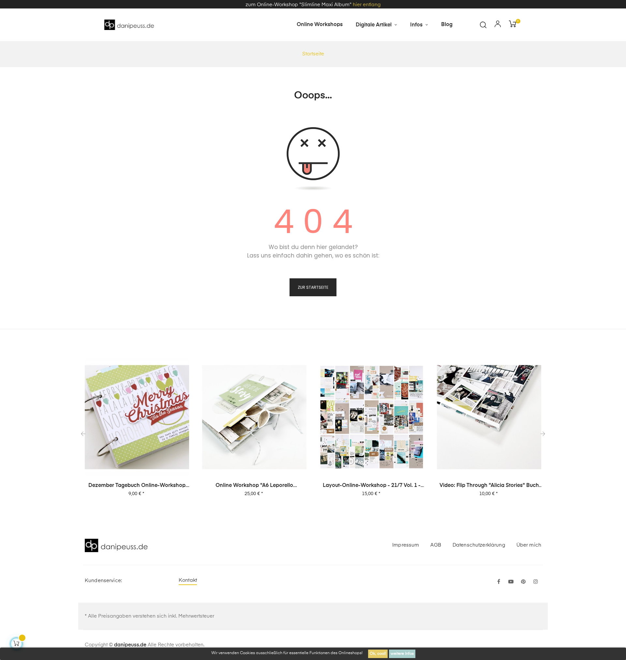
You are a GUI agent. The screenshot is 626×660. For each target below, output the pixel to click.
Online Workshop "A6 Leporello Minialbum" (254, 486)
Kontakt (188, 580)
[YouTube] (511, 582)
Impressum (405, 545)
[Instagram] (536, 582)
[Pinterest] (523, 582)
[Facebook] (498, 582)
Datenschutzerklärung (479, 545)
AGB (435, 545)
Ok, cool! (378, 654)
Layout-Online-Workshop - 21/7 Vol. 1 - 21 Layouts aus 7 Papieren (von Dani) (372, 486)
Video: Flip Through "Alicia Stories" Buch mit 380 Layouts (489, 486)
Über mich (528, 545)
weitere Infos (402, 654)
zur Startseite (313, 287)
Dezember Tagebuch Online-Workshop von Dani (137, 486)
